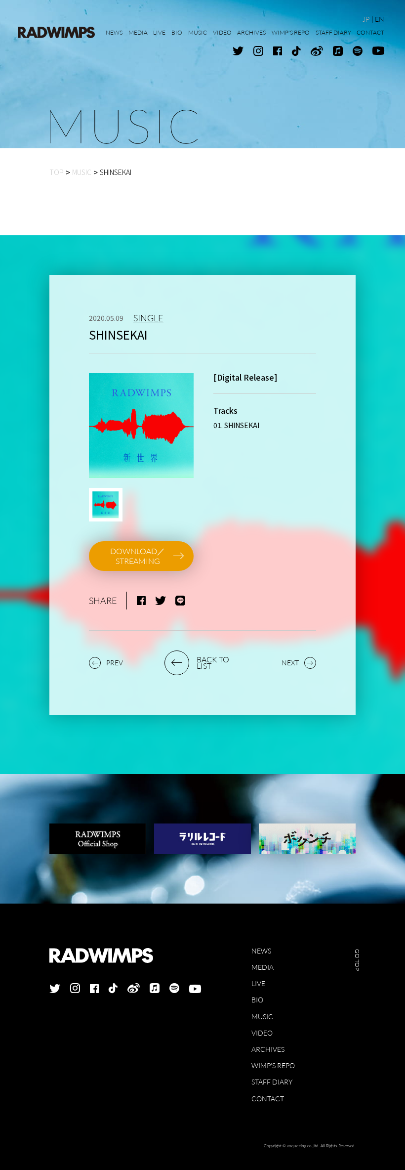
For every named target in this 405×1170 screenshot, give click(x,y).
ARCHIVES (267, 1049)
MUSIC (262, 1016)
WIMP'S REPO (273, 1065)
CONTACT (267, 1098)
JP (366, 19)
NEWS (261, 950)
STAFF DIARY (271, 1081)
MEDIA (262, 967)
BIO (257, 999)
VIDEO (262, 1033)
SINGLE (148, 317)
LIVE (258, 983)
